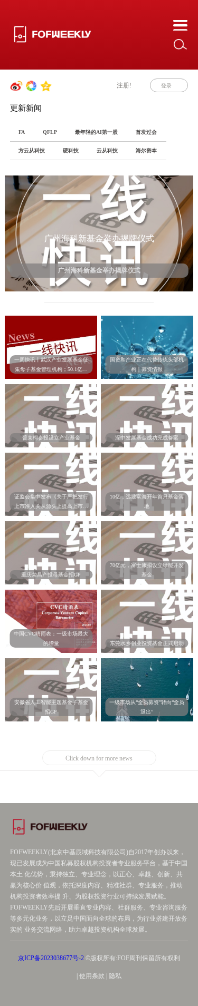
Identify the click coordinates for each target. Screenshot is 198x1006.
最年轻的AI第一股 (96, 132)
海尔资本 (146, 150)
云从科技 (107, 150)
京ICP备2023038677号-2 (51, 958)
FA (21, 132)
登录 (166, 86)
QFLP (50, 132)
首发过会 (146, 132)
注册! (124, 85)
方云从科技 (31, 150)
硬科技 (71, 150)
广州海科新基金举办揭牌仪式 (99, 238)
